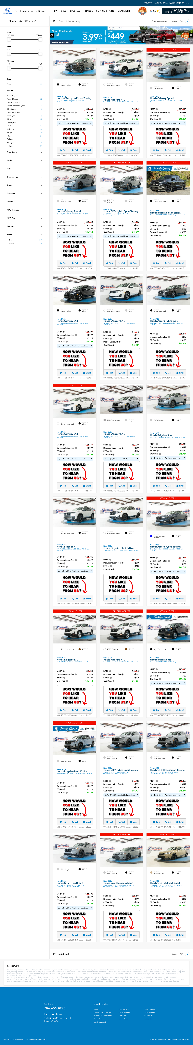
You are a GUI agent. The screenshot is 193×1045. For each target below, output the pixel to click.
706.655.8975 (177, 10)
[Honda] (8, 11)
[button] (94, 63)
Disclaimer (184, 32)
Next (191, 35)
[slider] (9, 39)
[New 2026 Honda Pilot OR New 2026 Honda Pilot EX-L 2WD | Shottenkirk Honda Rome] (121, 35)
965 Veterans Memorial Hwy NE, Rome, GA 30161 (167, 3)
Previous (52, 35)
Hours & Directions (177, 12)
